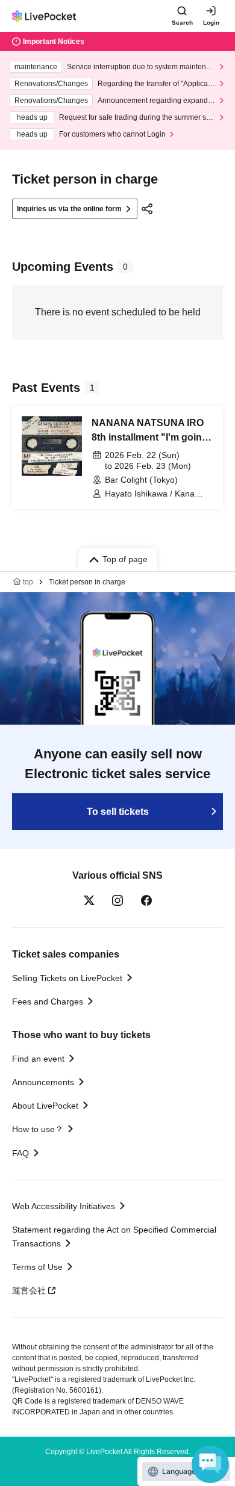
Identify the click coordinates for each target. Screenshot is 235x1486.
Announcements (43, 1082)
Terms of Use (37, 1267)
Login (211, 22)
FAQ (20, 1153)
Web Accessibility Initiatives (63, 1206)
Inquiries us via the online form (69, 209)
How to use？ (37, 1129)
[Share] (147, 209)
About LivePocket (45, 1105)
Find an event (38, 1058)
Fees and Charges (47, 1001)
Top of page (125, 559)
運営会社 (29, 1290)
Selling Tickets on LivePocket (67, 978)
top (28, 582)
